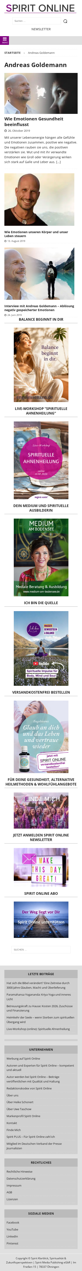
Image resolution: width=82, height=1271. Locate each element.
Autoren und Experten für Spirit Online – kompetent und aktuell (40, 1068)
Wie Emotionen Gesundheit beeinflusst (33, 121)
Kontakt (12, 1123)
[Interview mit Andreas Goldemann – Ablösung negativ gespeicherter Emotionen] (39, 274)
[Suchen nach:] (41, 949)
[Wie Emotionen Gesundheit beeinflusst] (41, 93)
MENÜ (5, 42)
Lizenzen (12, 1199)
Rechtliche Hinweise (19, 1171)
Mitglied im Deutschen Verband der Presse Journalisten (34, 1146)
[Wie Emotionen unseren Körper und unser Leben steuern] (39, 199)
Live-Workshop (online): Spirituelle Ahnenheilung (38, 1029)
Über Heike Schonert (20, 1102)
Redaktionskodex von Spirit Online (29, 1088)
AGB (9, 1192)
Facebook (13, 1222)
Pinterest (12, 1243)
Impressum (14, 1185)
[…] (58, 162)
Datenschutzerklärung (21, 1178)
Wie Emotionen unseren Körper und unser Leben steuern (36, 234)
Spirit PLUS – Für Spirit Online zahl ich (31, 1137)
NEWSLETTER (41, 29)
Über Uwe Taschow (19, 1109)
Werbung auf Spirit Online (23, 1058)
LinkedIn (12, 1236)
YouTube (13, 1229)
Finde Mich (14, 1130)
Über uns (12, 1095)
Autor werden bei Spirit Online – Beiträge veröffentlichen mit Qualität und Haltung (33, 1079)
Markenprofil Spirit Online (23, 1116)
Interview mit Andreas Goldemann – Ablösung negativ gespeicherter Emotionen (39, 308)
